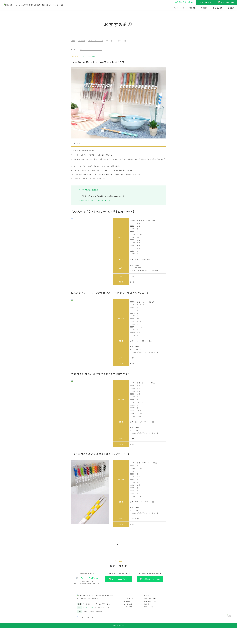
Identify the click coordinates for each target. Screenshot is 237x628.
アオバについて (179, 8)
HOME (73, 41)
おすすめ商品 (128, 604)
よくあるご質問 (217, 8)
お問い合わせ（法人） (207, 2)
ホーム (126, 596)
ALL (118, 545)
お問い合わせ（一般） (228, 2)
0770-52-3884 (184, 2)
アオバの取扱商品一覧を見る (88, 190)
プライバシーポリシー (150, 607)
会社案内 (231, 8)
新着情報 (204, 8)
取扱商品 (127, 601)
